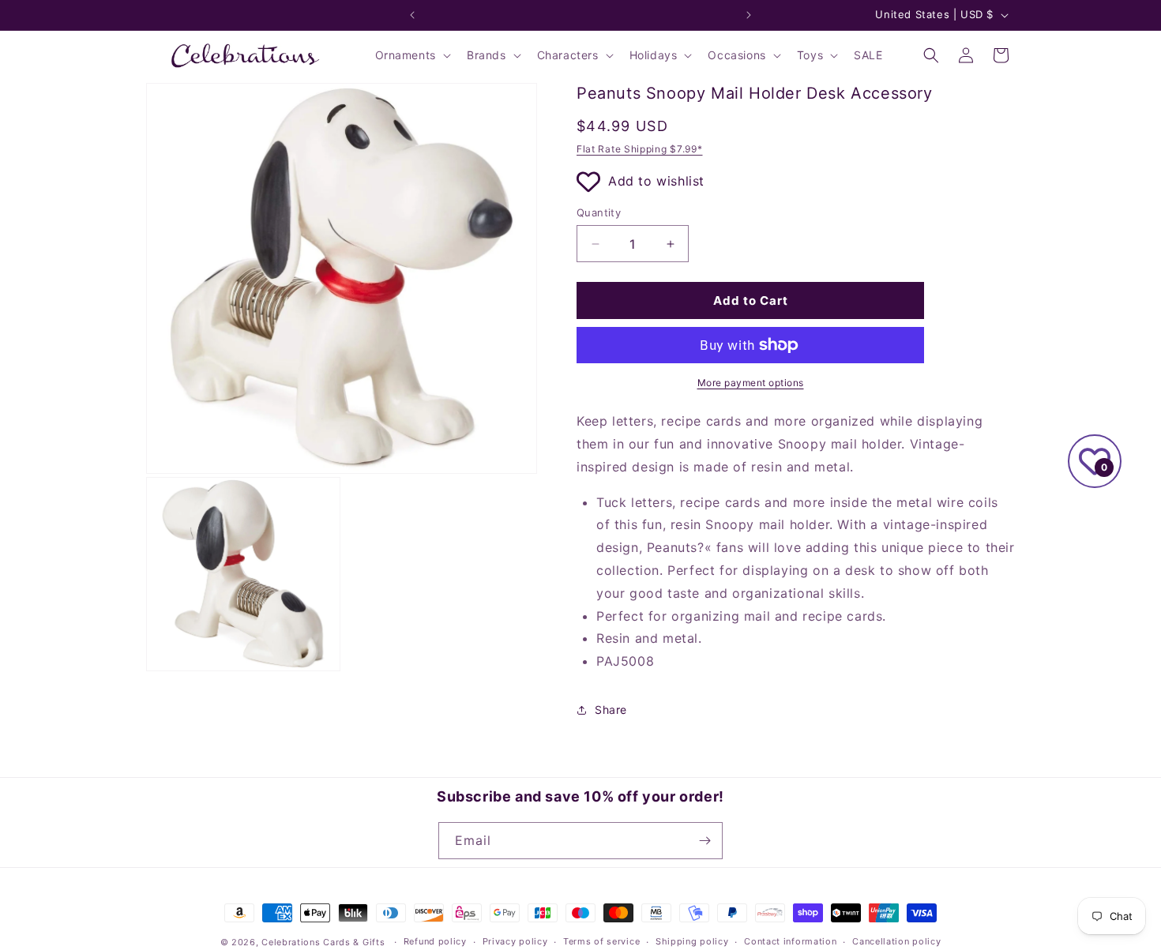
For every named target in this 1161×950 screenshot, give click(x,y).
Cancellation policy (896, 941)
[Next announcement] (748, 15)
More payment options (750, 383)
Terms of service (601, 941)
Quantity (599, 212)
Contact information (790, 941)
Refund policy (435, 941)
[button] (411, 55)
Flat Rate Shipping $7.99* (640, 149)
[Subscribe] (704, 840)
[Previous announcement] (412, 15)
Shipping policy (692, 941)
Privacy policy (515, 941)
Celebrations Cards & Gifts (323, 942)
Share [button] (611, 709)
